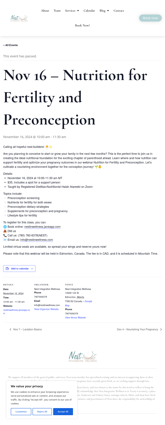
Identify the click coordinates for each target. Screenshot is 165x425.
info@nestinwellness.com (36, 239)
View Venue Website (75, 317)
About (45, 11)
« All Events (10, 45)
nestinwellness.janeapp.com (42, 226)
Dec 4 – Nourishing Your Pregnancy (138, 329)
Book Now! (82, 25)
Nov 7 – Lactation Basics (27, 329)
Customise (21, 411)
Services (70, 11)
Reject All (42, 411)
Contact (119, 11)
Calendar (89, 11)
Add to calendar (20, 268)
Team (57, 11)
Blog (102, 11)
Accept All (63, 411)
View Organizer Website (46, 309)
